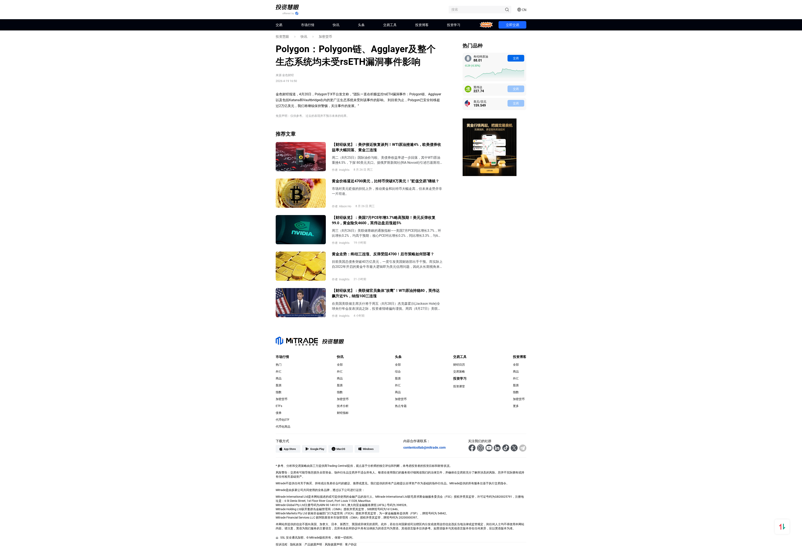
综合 (398, 371)
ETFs (279, 406)
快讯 (336, 25)
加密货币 (325, 36)
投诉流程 (281, 544)
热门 (279, 364)
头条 (361, 25)
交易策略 (459, 371)
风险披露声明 (333, 544)
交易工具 (390, 25)
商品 (279, 378)
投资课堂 (459, 386)
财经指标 (343, 413)
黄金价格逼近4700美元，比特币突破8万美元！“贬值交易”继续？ (385, 180)
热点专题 (401, 406)
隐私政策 (296, 544)
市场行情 (307, 25)
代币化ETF (282, 420)
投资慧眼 (282, 36)
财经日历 (459, 364)
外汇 (279, 371)
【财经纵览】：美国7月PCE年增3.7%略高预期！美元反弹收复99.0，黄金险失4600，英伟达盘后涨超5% (383, 220)
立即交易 (512, 25)
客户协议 (351, 544)
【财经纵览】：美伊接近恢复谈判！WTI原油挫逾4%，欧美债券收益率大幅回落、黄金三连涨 (386, 147)
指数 (279, 392)
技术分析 (343, 406)
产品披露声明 (313, 544)
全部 (340, 364)
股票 (279, 385)
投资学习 (453, 25)
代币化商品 (283, 426)
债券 (279, 413)
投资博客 (422, 25)
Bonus (486, 25)
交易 (516, 58)
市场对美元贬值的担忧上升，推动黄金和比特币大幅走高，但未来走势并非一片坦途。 (387, 191)
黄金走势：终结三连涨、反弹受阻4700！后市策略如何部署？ (383, 253)
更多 (516, 406)
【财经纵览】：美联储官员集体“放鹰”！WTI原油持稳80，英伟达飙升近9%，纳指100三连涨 (386, 293)
